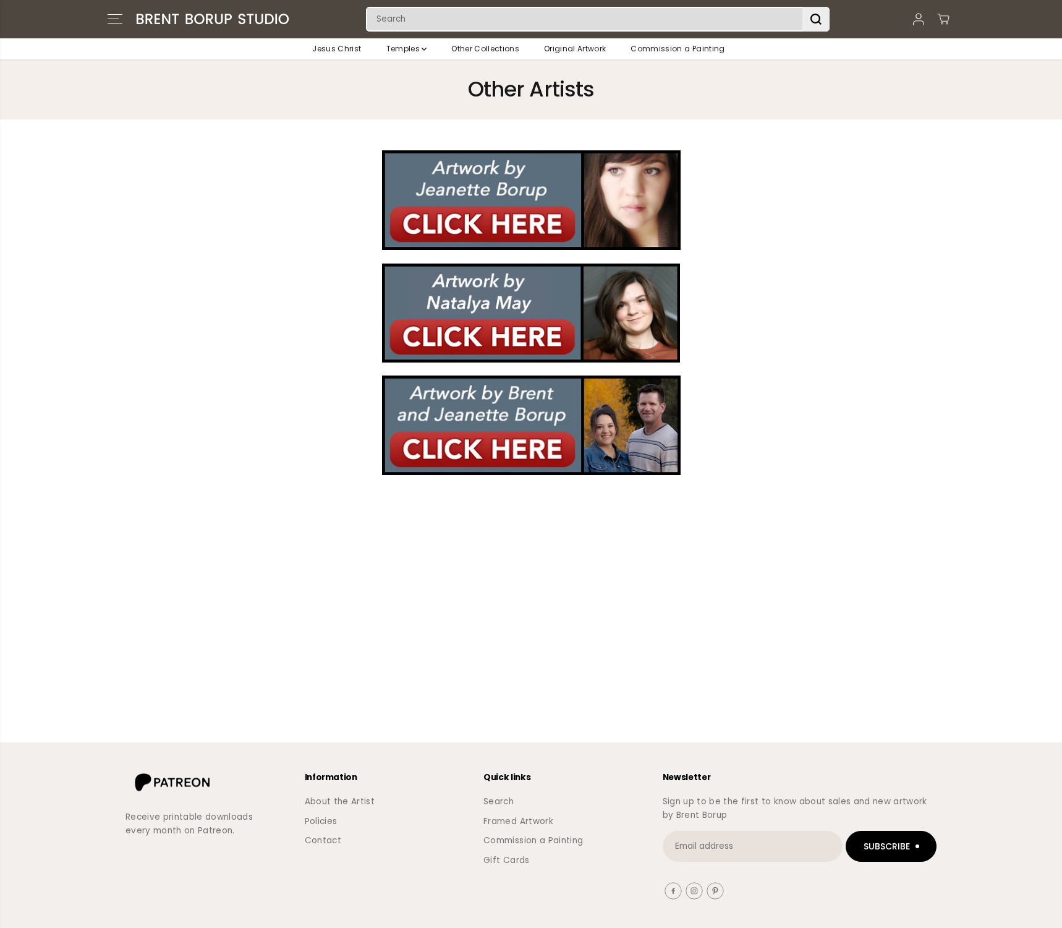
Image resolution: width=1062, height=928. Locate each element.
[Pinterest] (715, 890)
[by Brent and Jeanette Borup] (531, 425)
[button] (115, 19)
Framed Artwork (518, 821)
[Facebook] (673, 890)
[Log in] (918, 19)
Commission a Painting (677, 48)
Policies (321, 821)
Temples (404, 48)
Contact (323, 840)
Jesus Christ (336, 48)
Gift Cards (506, 860)
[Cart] (943, 19)
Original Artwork (575, 48)
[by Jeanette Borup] (531, 200)
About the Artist (340, 801)
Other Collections (485, 48)
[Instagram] (694, 890)
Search (498, 801)
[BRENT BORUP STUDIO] (212, 19)
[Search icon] (816, 19)
